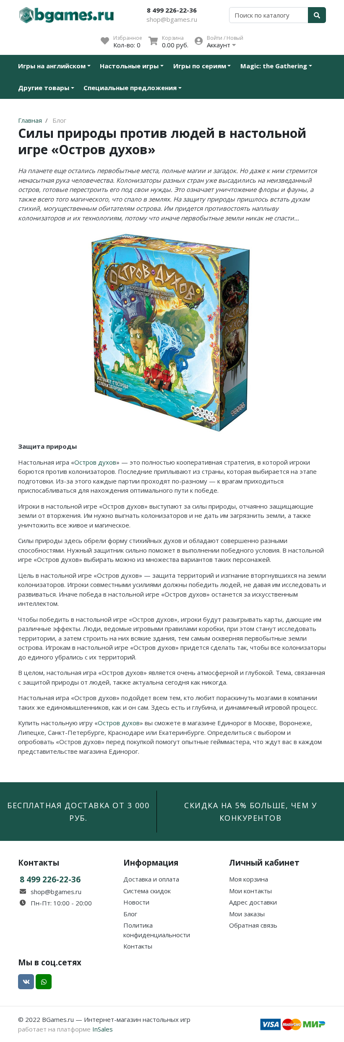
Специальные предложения (130, 87)
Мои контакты (250, 891)
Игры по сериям (199, 66)
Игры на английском (52, 66)
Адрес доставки (253, 902)
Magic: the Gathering (273, 66)
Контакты (137, 946)
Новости (136, 902)
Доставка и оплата (151, 879)
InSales (102, 1029)
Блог (130, 914)
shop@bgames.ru (171, 19)
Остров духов (95, 462)
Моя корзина (248, 879)
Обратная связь (253, 925)
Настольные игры (129, 66)
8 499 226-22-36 (172, 10)
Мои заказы (247, 914)
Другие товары (43, 87)
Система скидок (147, 891)
